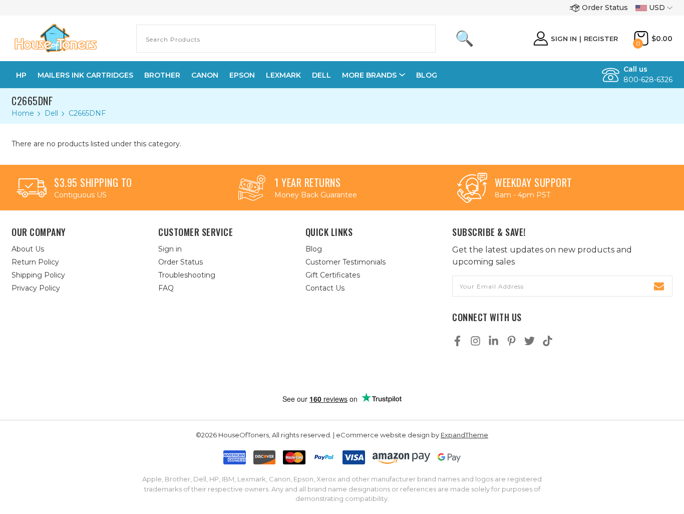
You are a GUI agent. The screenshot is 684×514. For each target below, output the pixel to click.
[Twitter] (529, 341)
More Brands (369, 75)
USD (657, 7)
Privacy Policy (36, 288)
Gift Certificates (332, 275)
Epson (242, 75)
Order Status (605, 7)
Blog (426, 75)
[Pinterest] (511, 341)
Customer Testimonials (345, 262)
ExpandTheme (464, 435)
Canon (204, 75)
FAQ (166, 288)
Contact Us (325, 288)
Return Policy (35, 262)
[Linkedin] (493, 341)
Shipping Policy (38, 275)
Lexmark (283, 75)
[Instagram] (475, 341)
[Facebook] (457, 341)
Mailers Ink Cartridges (85, 75)
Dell (321, 75)
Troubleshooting (186, 275)
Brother (162, 75)
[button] (352, 371)
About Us (28, 248)
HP (21, 75)
